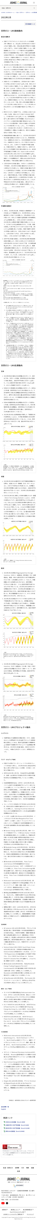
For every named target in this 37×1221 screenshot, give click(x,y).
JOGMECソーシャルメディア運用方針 (13, 1214)
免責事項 (5, 1209)
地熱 (27, 1168)
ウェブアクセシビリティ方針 (18, 1212)
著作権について (15, 1209)
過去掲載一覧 (5, 1107)
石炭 (18, 1171)
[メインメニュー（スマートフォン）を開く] (34, 3)
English (3, 1109)
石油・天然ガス (6, 8)
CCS (22, 1168)
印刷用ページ (31, 24)
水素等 (17, 1168)
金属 (32, 1168)
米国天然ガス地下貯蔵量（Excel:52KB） (18, 1125)
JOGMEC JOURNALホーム (7, 12)
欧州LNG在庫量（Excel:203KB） (15, 1131)
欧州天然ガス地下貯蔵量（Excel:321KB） (18, 1128)
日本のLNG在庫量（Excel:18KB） (16, 1122)
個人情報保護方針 (28, 1209)
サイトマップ (30, 1214)
